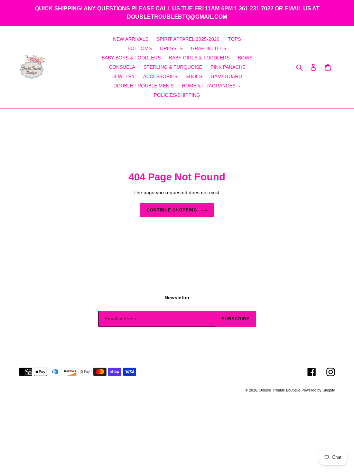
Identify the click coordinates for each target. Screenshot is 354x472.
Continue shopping (172, 210)
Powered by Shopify (318, 390)
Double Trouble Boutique (280, 390)
